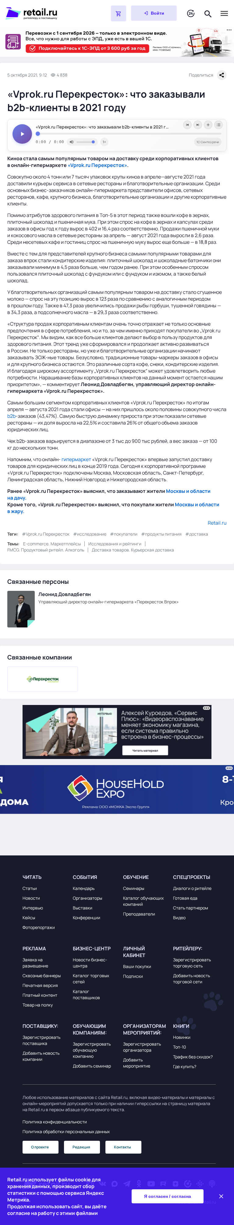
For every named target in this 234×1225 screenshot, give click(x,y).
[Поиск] (208, 13)
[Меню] (224, 13)
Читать (32, 877)
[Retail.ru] (42, 13)
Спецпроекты (191, 877)
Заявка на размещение (35, 963)
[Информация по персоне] (21, 609)
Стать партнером (190, 908)
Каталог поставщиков (86, 994)
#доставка (196, 534)
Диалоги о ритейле (192, 888)
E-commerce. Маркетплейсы (52, 544)
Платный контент (40, 995)
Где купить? (184, 1066)
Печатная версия (40, 985)
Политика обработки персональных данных (66, 1131)
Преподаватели (139, 914)
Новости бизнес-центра (90, 963)
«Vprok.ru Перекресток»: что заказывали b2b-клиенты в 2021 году (105, 127)
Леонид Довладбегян (64, 594)
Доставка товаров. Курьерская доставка (133, 550)
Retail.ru (217, 522)
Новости (31, 898)
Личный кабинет (134, 952)
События (85, 877)
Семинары (133, 888)
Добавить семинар (92, 1066)
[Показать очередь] (218, 125)
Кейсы (29, 917)
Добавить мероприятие (136, 1063)
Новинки (181, 1037)
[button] (44, 877)
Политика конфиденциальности (55, 1122)
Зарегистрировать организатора (142, 1047)
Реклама (34, 948)
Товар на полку (38, 1005)
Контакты (122, 1147)
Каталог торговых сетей (91, 979)
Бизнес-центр (92, 948)
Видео (179, 917)
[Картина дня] (190, 13)
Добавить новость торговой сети (191, 979)
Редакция (81, 1147)
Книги (181, 1026)
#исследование (89, 534)
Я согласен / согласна (167, 1196)
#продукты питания (161, 534)
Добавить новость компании (41, 1056)
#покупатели (123, 534)
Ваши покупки (137, 966)
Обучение (136, 877)
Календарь (83, 888)
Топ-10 (179, 1047)
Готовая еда (185, 898)
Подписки (133, 976)
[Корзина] (118, 13)
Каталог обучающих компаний (143, 901)
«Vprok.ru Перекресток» (97, 165)
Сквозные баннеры (42, 975)
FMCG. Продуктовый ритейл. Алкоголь (45, 550)
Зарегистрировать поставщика (41, 1040)
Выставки (82, 908)
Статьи (30, 888)
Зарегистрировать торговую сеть (192, 963)
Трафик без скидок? (193, 1057)
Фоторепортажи (39, 927)
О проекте (40, 1147)
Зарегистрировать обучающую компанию (92, 1050)
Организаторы (87, 898)
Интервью (33, 908)
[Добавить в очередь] (208, 125)
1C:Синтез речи (208, 142)
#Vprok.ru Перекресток (45, 534)
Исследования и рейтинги (114, 544)
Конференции (86, 917)
